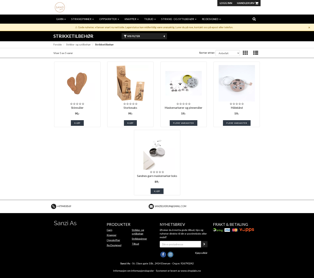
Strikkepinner (81, 19)
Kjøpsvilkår (201, 252)
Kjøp (77, 123)
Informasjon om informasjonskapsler (133, 270)
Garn (60, 19)
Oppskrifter (108, 19)
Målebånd (237, 107)
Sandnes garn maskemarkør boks (157, 175)
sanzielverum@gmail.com (170, 206)
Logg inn (226, 3)
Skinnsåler (77, 107)
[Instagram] (170, 254)
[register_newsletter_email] (204, 244)
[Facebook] (163, 254)
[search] (254, 19)
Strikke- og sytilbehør (178, 19)
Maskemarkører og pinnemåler (183, 107)
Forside (57, 44)
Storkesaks (130, 107)
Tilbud (149, 19)
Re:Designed (210, 19)
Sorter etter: (207, 52)
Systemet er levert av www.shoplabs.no (178, 270)
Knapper (130, 19)
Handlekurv (246, 3)
